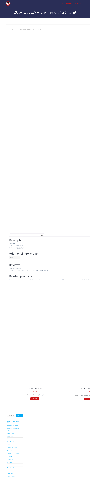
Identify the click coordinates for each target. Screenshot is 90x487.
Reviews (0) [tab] (39, 235)
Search (8, 413)
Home (10, 29)
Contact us (77, 3)
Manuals (69, 3)
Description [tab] (14, 235)
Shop (63, 3)
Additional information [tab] (27, 235)
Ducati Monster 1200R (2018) (19, 29)
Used (44, 395)
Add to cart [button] (34, 398)
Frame (40, 395)
